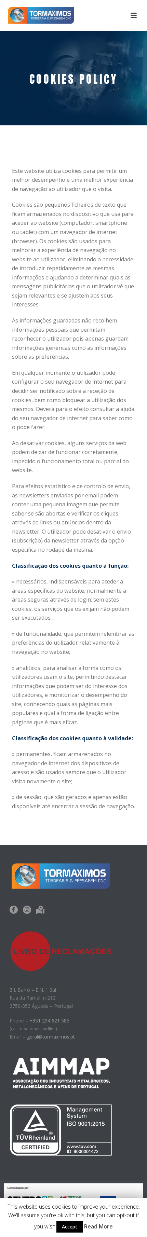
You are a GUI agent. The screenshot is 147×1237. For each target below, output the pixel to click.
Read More (98, 1226)
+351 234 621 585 (49, 1020)
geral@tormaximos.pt (51, 1036)
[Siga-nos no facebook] (14, 910)
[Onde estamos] (40, 910)
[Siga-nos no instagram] (27, 910)
